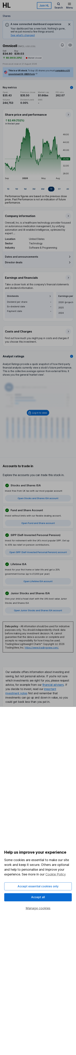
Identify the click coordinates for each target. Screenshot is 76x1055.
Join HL (44, 5)
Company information (20, 216)
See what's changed (23, 35)
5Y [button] (59, 189)
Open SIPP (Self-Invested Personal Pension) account (38, 552)
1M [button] (25, 189)
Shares (7, 16)
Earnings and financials (21, 277)
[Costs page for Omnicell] (38, 336)
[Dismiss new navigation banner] (69, 24)
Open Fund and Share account (38, 523)
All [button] (67, 189)
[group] (38, 189)
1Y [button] (51, 189)
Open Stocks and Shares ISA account (38, 498)
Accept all (38, 897)
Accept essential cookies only (38, 886)
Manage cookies (38, 908)
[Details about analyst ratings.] (71, 356)
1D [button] (8, 189)
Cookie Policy (55, 874)
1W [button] (16, 189)
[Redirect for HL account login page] (38, 413)
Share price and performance (26, 114)
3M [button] (33, 189)
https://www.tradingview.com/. (42, 647)
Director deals (13, 262)
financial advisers (53, 684)
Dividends (13, 296)
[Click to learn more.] (71, 87)
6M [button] (42, 189)
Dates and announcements (21, 256)
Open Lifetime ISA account (38, 581)
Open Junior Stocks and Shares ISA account (38, 610)
